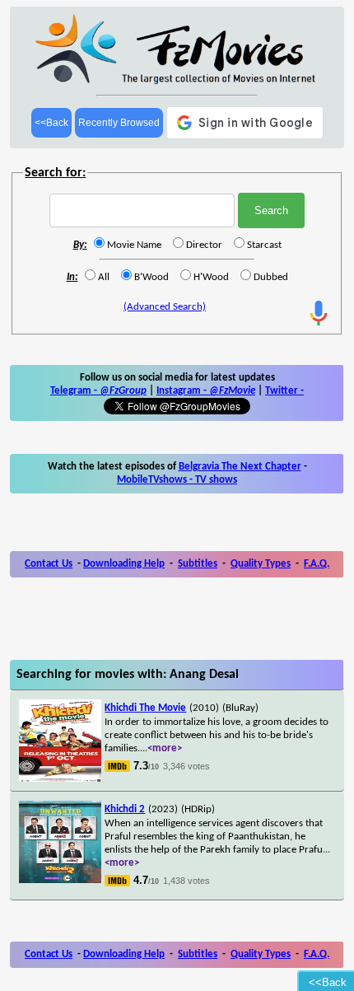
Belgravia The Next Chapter (240, 466)
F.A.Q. (316, 564)
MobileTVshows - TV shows (177, 479)
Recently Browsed (119, 123)
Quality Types (261, 564)
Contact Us (48, 564)
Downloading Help (124, 564)
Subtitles (197, 564)
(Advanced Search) (164, 307)
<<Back (51, 123)
